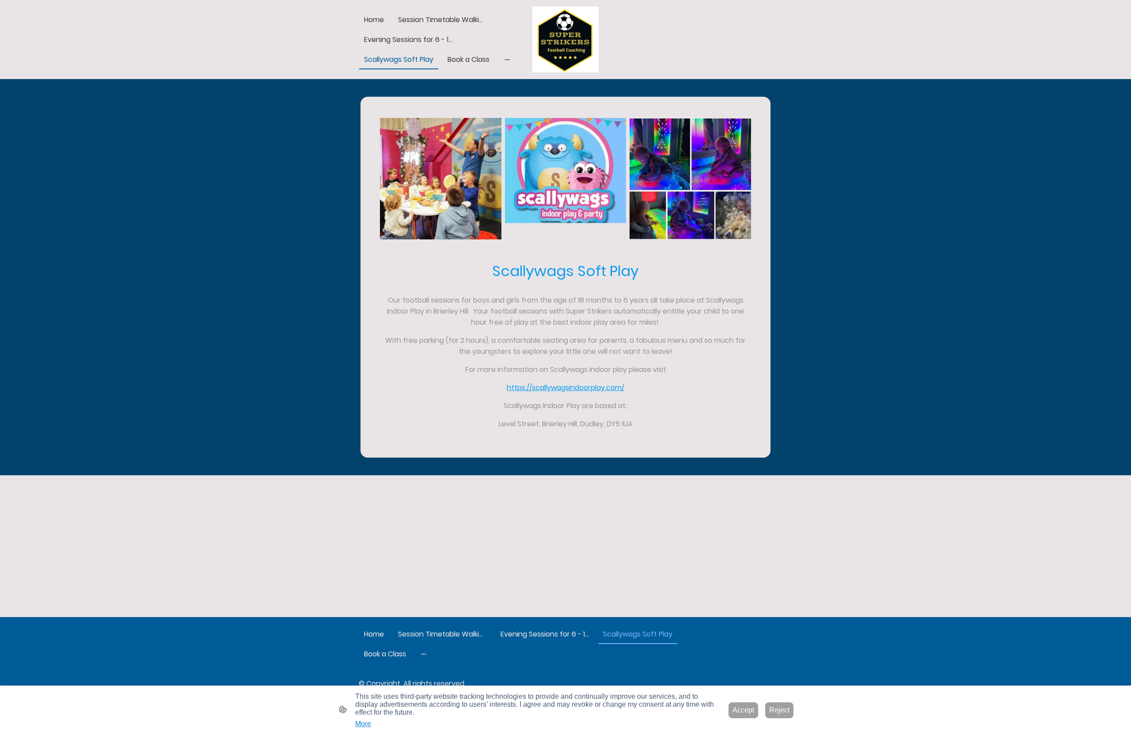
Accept (743, 710)
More (363, 723)
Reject (779, 710)
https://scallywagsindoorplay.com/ (565, 388)
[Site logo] (565, 39)
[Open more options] (507, 59)
